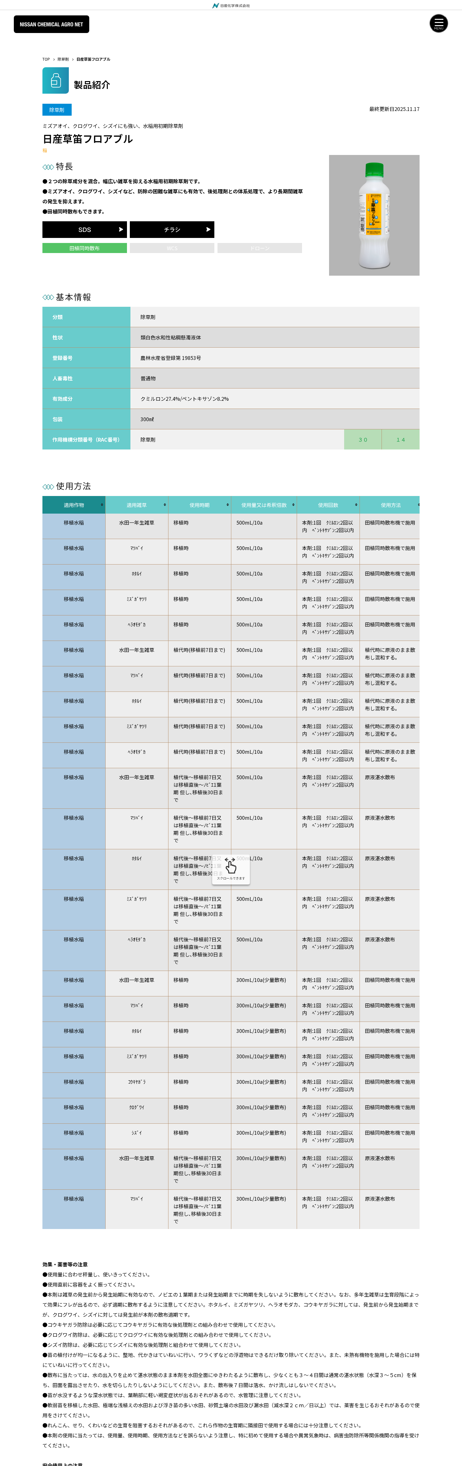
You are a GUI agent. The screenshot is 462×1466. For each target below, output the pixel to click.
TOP (46, 59)
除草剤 (63, 59)
